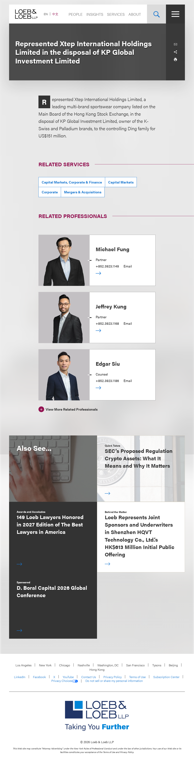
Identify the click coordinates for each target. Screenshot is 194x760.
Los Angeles (23, 665)
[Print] (175, 59)
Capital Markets (121, 182)
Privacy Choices (61, 680)
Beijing (173, 665)
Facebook (39, 677)
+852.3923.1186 (107, 380)
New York (45, 665)
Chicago (64, 665)
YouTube (68, 677)
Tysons (156, 665)
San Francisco (135, 665)
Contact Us (88, 677)
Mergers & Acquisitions (82, 192)
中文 (55, 14)
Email (128, 266)
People (76, 14)
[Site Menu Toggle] (175, 14)
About (134, 14)
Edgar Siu (108, 363)
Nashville (84, 665)
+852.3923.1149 (107, 266)
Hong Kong (97, 669)
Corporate (50, 192)
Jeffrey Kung (111, 306)
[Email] (175, 44)
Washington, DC (108, 665)
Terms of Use (137, 677)
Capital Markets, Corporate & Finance (72, 182)
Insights (94, 14)
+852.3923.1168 (107, 323)
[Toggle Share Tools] (175, 52)
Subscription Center (166, 677)
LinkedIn (19, 677)
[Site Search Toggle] (156, 14)
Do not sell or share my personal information (114, 680)
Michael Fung (112, 249)
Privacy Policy (112, 677)
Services (116, 14)
